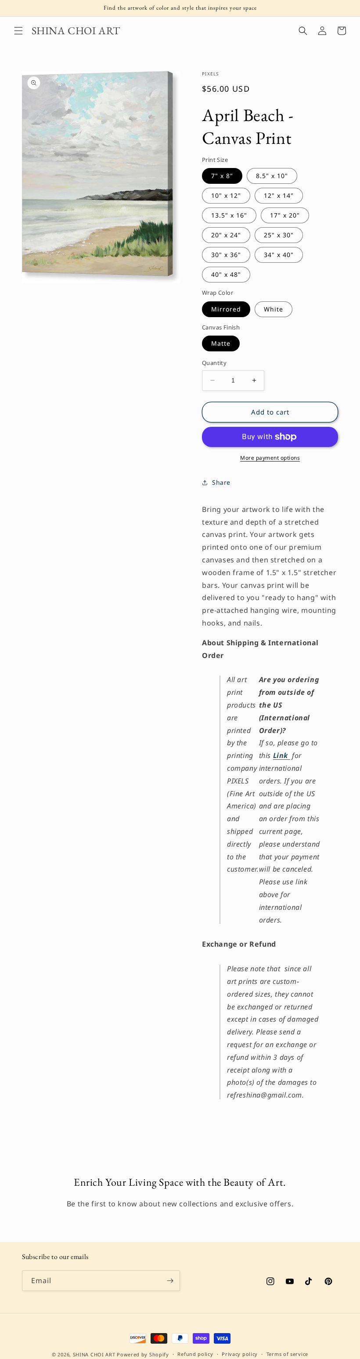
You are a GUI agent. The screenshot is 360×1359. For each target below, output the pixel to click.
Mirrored (226, 309)
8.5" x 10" (272, 176)
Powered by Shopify (143, 1354)
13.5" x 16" (229, 215)
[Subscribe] (170, 1280)
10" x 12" (226, 195)
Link (281, 755)
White (273, 309)
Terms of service (287, 1354)
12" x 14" (279, 195)
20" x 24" (226, 235)
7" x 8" (222, 176)
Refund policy (195, 1354)
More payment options (270, 457)
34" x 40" (279, 254)
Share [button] (221, 482)
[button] (18, 30)
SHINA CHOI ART (94, 1354)
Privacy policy (240, 1354)
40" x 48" (226, 274)
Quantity (214, 363)
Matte (220, 343)
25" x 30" (279, 235)
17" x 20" (285, 215)
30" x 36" (226, 254)
